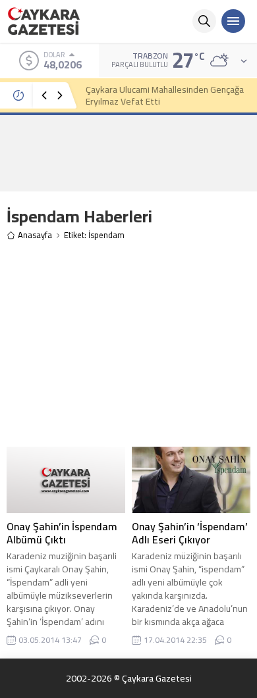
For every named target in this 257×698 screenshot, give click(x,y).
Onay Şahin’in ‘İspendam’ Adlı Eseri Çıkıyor (190, 532)
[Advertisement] (128, 152)
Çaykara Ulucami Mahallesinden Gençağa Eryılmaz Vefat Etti (165, 95)
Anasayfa (35, 235)
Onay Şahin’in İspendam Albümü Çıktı (62, 532)
